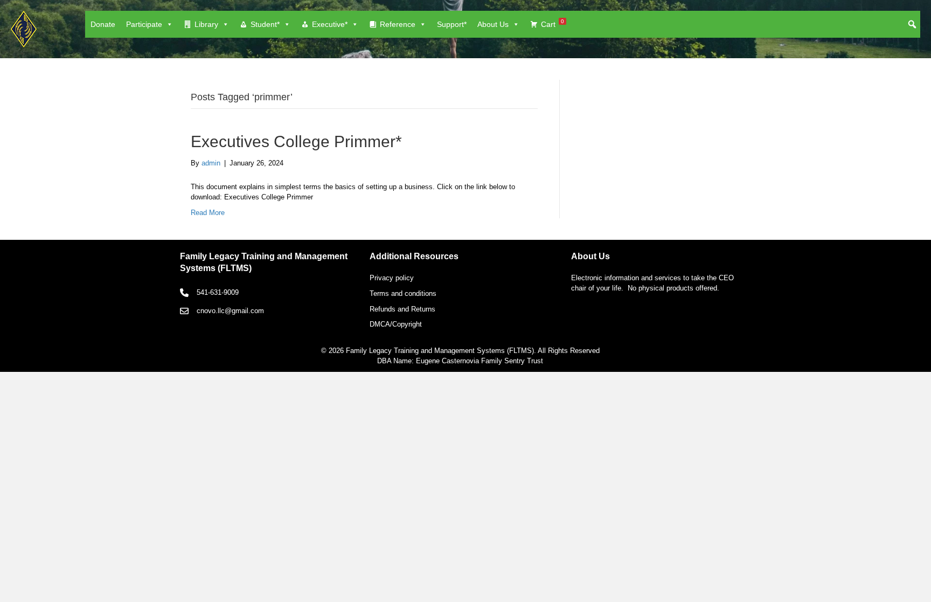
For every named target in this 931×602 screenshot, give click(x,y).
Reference (397, 24)
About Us (493, 24)
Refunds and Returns (402, 309)
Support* (452, 24)
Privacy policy (392, 278)
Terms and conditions (403, 293)
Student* (265, 24)
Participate (144, 24)
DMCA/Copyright (396, 324)
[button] (912, 24)
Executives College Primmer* (296, 141)
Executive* (330, 24)
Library (206, 24)
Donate (103, 24)
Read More (208, 213)
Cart (552, 23)
